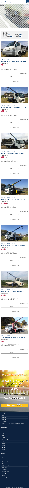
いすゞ (3, 431)
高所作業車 (4, 469)
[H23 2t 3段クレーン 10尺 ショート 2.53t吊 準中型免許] (14, 95)
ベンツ (3, 445)
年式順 (17, 35)
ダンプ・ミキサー (6, 463)
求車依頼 (4, 417)
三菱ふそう (3, 59)
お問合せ (4, 421)
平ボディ (9, 59)
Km (17, 68)
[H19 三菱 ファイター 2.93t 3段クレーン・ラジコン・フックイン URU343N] (14, 187)
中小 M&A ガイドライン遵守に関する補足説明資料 (13, 423)
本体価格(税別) (4, 63)
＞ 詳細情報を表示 (14, 81)
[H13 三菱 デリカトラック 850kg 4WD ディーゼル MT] (14, 49)
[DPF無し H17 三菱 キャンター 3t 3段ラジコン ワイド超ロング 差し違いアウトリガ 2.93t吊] (14, 141)
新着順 (5, 35)
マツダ (3, 443)
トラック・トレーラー (6, 482)
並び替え (5, 33)
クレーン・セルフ (11, 105)
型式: (2, 69)
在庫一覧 (4, 415)
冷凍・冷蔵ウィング (6, 467)
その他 (3, 449)
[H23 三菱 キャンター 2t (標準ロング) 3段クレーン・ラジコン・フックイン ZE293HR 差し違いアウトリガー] (14, 233)
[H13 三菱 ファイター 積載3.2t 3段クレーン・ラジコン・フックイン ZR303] (14, 279)
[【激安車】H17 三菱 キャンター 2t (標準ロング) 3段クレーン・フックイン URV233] (14, 325)
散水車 (3, 475)
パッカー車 (4, 477)
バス (3, 480)
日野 (3, 433)
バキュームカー (5, 471)
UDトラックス (5, 439)
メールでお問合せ (15, 405)
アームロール (5, 473)
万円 (4, 65)
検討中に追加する (14, 76)
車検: (11, 69)
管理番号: (24, 73)
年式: (2, 68)
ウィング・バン (5, 461)
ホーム (3, 413)
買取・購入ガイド (6, 419)
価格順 (17, 37)
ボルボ (3, 447)
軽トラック (4, 457)
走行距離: (10, 68)
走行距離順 (6, 37)
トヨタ (3, 437)
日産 (3, 441)
